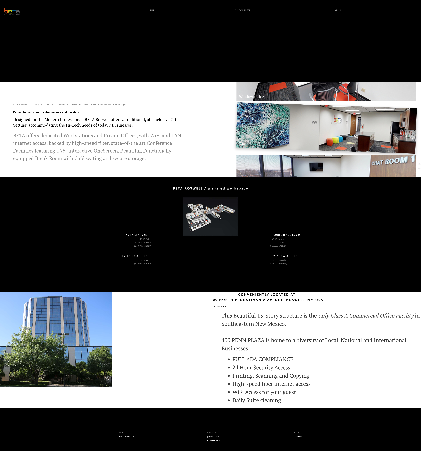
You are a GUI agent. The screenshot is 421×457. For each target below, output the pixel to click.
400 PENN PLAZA (126, 437)
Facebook (298, 437)
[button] (419, 163)
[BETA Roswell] (31, 10)
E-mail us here (213, 440)
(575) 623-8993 (213, 437)
